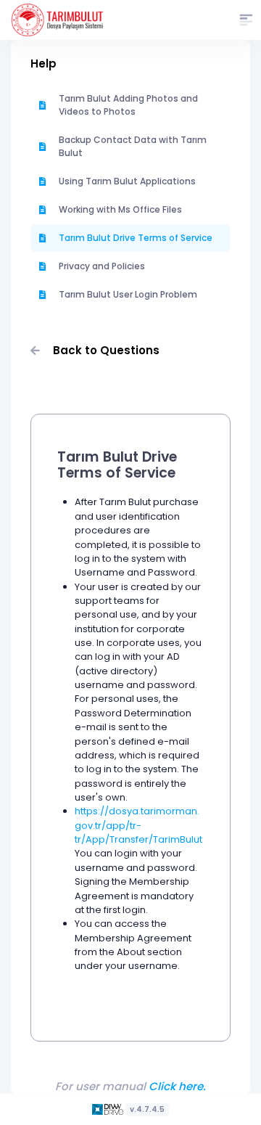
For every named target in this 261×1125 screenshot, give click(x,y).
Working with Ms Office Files (120, 209)
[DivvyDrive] (57, 20)
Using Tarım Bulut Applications (127, 181)
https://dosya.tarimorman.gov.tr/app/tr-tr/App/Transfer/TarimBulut (138, 825)
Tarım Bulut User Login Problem (128, 294)
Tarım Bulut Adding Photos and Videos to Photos (128, 105)
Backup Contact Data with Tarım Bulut (133, 146)
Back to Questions (106, 350)
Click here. (177, 1086)
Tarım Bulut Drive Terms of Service (135, 238)
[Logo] (108, 1108)
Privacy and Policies (102, 266)
